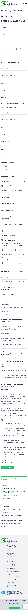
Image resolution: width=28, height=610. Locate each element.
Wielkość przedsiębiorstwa (8, 302)
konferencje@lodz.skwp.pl (13, 571)
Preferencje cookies (12, 586)
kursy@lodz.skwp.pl (12, 569)
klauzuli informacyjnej (6, 417)
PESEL (3, 55)
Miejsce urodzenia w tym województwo (12, 49)
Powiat (3, 90)
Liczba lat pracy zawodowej (8, 203)
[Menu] (26, 3)
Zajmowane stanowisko (7, 287)
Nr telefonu (4, 156)
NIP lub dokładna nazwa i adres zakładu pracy (11, 278)
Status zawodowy (6, 216)
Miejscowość (5, 69)
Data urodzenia (5, 41)
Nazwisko (4, 27)
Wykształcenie (5, 166)
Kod (2, 83)
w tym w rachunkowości (7, 210)
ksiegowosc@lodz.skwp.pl (13, 574)
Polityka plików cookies (14, 603)
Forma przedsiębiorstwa (7, 294)
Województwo (5, 97)
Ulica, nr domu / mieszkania (8, 75)
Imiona (3, 34)
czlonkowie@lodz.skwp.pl (13, 572)
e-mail (3, 149)
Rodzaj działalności (6, 311)
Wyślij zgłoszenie (7, 468)
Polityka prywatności (14, 608)
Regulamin (14, 604)
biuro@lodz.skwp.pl (11, 568)
